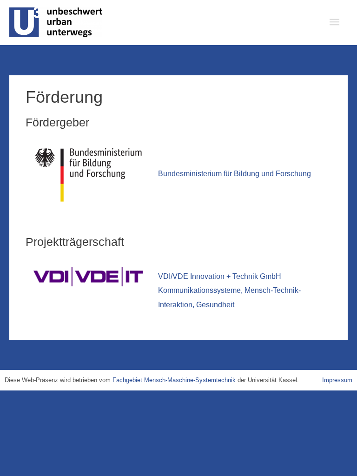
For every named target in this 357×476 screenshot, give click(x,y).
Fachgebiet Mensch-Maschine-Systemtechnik (174, 380)
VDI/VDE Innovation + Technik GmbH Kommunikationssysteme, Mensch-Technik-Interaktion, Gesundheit (229, 290)
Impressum (337, 380)
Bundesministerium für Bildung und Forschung (234, 173)
